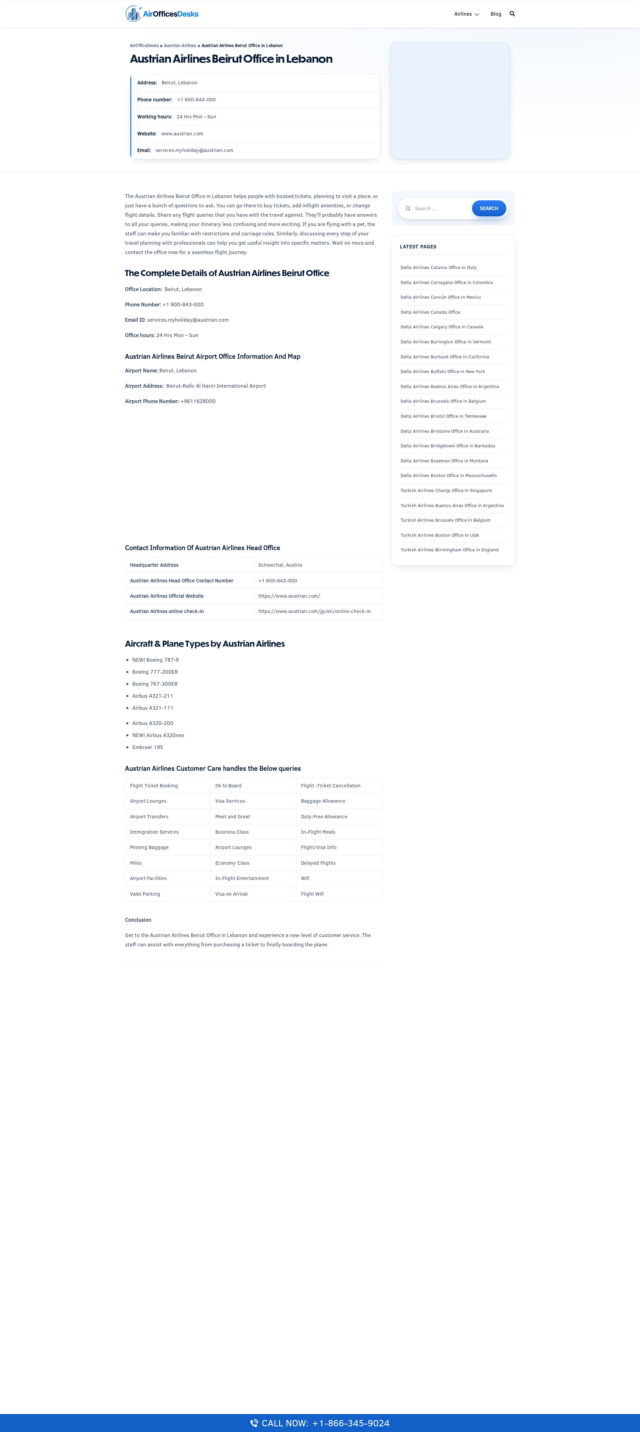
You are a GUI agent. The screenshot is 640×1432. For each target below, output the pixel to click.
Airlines (463, 13)
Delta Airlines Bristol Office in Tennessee (443, 416)
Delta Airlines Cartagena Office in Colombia (447, 282)
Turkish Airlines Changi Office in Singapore (447, 490)
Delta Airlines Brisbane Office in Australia (445, 431)
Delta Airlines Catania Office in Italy (439, 267)
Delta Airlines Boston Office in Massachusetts (449, 475)
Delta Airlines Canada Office (430, 312)
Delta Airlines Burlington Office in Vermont (446, 341)
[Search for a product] (512, 13)
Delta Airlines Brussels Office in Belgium (443, 401)
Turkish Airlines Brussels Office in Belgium (446, 520)
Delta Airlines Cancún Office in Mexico (441, 297)
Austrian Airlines (180, 45)
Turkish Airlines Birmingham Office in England (450, 550)
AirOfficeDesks (144, 45)
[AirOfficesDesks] (162, 13)
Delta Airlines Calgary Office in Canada (442, 327)
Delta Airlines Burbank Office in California (445, 356)
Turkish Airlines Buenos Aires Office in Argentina (452, 505)
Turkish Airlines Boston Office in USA (440, 535)
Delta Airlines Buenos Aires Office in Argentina (450, 386)
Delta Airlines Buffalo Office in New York (443, 371)
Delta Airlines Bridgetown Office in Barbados (448, 446)
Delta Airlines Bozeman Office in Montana (444, 460)
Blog (496, 13)
